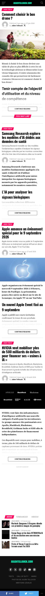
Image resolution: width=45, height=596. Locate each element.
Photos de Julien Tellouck (24, 579)
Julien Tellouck (17, 26)
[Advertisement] (22, 490)
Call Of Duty (22, 576)
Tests (11, 576)
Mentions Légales (24, 583)
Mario (33, 576)
